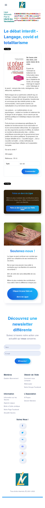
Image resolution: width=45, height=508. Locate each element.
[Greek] (29, 16)
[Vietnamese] (34, 20)
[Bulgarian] (29, 13)
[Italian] (17, 18)
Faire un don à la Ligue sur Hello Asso (22, 208)
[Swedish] (26, 20)
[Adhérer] (30, 171)
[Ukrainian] (31, 20)
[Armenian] (22, 13)
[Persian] (34, 18)
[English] (17, 16)
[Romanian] (40, 18)
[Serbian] (17, 20)
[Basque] (26, 13)
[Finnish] (22, 16)
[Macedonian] (26, 18)
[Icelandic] (38, 16)
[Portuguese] (38, 18)
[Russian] (15, 20)
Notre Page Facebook (11, 409)
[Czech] (38, 13)
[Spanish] (22, 20)
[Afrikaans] (17, 13)
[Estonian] (19, 16)
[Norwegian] (33, 18)
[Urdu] (33, 20)
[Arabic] (20, 13)
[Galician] (24, 16)
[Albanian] (19, 13)
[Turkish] (29, 20)
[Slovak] (19, 20)
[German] (27, 16)
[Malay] (27, 18)
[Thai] (27, 20)
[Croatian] (36, 13)
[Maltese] (29, 18)
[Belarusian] (27, 13)
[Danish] (40, 13)
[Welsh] (36, 20)
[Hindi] (34, 16)
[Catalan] (31, 13)
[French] (15, 13)
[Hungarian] (36, 16)
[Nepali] (31, 18)
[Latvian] (22, 18)
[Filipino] (20, 16)
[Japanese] (19, 18)
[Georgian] (26, 16)
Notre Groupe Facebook (32, 387)
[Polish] (36, 18)
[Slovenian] (20, 20)
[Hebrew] (33, 16)
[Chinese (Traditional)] (34, 13)
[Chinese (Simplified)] (33, 13)
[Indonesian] (40, 16)
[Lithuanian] (24, 18)
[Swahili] (24, 20)
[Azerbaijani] (24, 13)
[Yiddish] (38, 20)
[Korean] (20, 18)
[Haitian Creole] (31, 16)
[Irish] (15, 18)
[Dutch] (15, 16)
